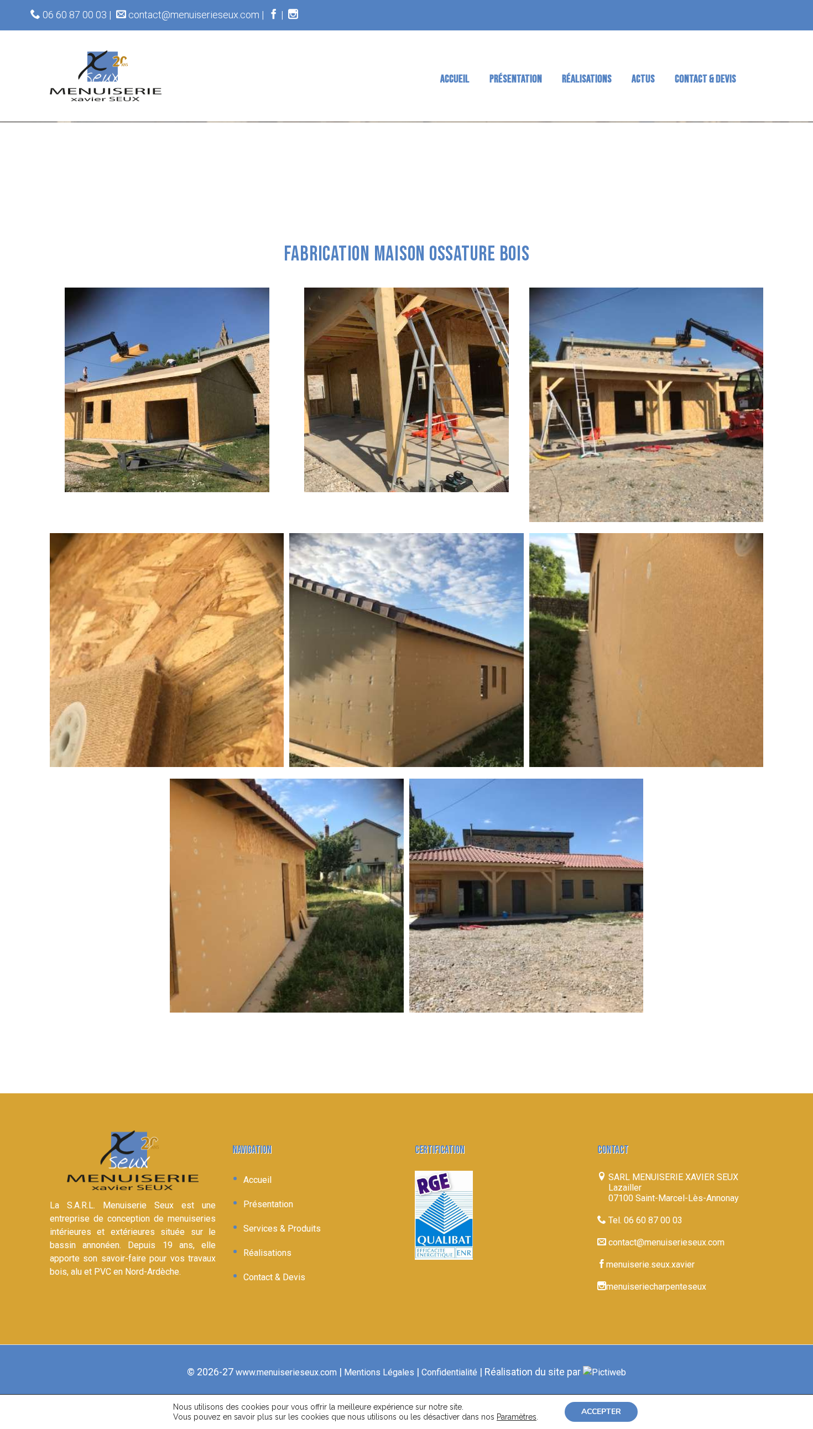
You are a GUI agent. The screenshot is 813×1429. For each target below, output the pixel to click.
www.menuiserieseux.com (286, 1372)
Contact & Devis (274, 1277)
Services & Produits (282, 1228)
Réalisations (267, 1253)
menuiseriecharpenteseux (656, 1286)
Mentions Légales (379, 1372)
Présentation (268, 1204)
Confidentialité (449, 1372)
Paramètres (516, 1416)
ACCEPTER (601, 1411)
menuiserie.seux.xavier (650, 1264)
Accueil (257, 1180)
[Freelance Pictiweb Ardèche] (604, 1372)
